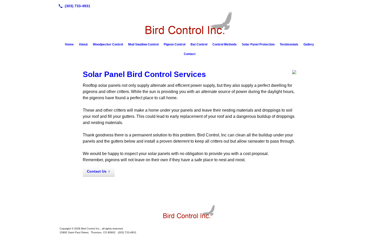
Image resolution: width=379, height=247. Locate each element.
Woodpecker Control (108, 44)
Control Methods (224, 44)
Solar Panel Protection (258, 44)
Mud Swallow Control (143, 44)
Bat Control (199, 44)
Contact (189, 54)
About (83, 44)
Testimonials (289, 44)
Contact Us (96, 171)
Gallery (308, 44)
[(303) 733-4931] (73, 6)
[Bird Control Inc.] (189, 212)
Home (69, 44)
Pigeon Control (174, 44)
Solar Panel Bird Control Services (144, 74)
